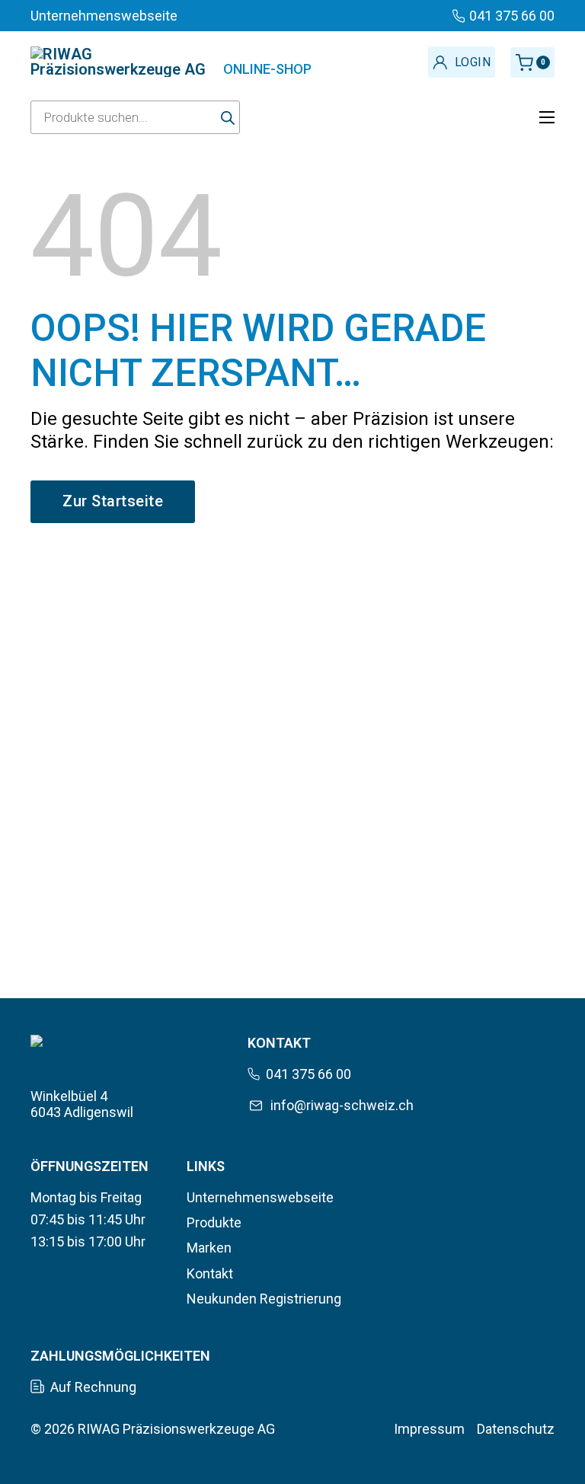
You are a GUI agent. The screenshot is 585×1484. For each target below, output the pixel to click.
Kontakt (210, 1273)
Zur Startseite (112, 501)
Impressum (429, 1429)
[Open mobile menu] (547, 117)
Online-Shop (267, 69)
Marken (209, 1248)
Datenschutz (516, 1429)
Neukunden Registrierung (264, 1299)
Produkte (214, 1222)
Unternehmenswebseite (260, 1197)
